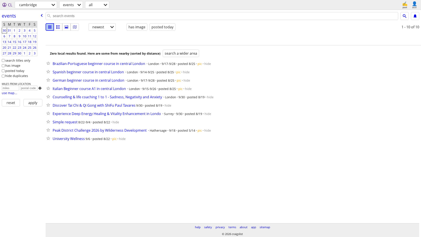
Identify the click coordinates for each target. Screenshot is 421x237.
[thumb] (58, 27)
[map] (75, 27)
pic (200, 64)
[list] (50, 27)
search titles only (17, 60)
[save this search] (415, 16)
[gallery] (66, 27)
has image (12, 65)
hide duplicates (16, 76)
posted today (14, 71)
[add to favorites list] (49, 63)
